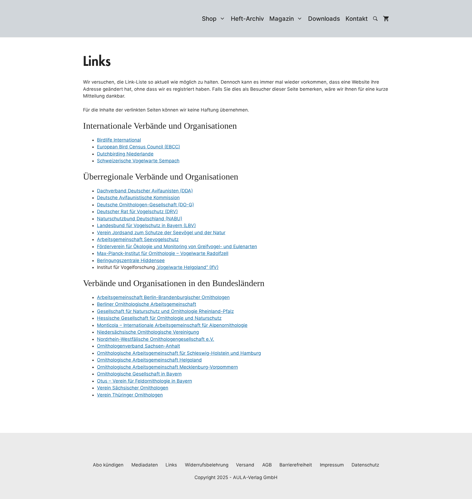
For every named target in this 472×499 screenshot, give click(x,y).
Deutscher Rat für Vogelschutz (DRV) (137, 211)
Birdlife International (119, 140)
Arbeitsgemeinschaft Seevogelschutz (138, 239)
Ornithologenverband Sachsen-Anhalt (138, 346)
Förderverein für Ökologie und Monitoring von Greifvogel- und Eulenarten (177, 246)
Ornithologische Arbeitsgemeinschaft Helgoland (149, 360)
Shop (209, 18)
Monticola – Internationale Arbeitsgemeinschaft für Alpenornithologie (172, 325)
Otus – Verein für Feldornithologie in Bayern (144, 381)
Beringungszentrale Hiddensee (131, 260)
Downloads (324, 18)
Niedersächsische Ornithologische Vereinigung (148, 332)
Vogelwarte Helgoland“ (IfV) (188, 267)
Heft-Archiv (247, 18)
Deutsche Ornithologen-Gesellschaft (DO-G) (145, 204)
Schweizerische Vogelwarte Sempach (138, 160)
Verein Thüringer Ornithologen (130, 395)
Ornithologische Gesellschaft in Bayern (139, 374)
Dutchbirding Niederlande (125, 154)
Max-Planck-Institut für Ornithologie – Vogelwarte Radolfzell (162, 253)
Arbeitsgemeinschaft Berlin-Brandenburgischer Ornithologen (163, 297)
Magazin (281, 18)
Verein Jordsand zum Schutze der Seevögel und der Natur (161, 232)
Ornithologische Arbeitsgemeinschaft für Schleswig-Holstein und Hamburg (179, 353)
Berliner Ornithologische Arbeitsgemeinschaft (146, 304)
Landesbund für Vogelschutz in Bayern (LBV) (146, 225)
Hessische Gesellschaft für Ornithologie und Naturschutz (159, 318)
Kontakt (357, 18)
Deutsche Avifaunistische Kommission (138, 197)
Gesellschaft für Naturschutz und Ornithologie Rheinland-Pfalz (165, 311)
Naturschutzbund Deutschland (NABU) (139, 218)
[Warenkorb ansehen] (386, 18)
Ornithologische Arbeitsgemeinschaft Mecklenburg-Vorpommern (167, 367)
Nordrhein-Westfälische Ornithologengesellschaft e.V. (155, 339)
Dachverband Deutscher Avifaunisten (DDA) (145, 190)
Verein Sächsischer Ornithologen (132, 388)
